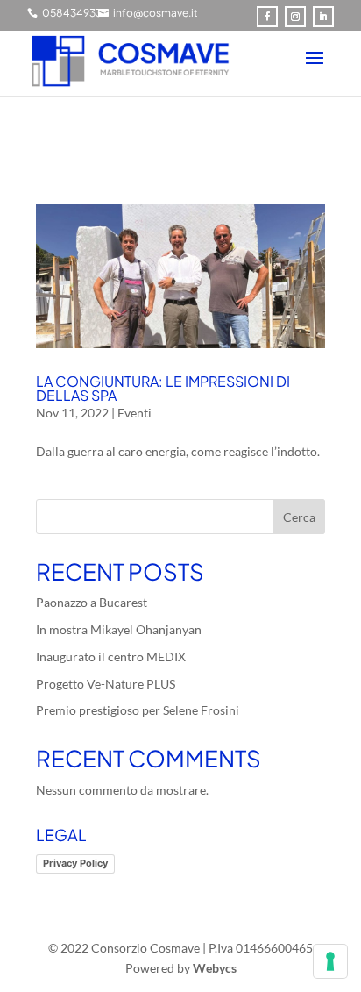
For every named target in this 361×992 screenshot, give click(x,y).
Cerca (299, 517)
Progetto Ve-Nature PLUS (105, 683)
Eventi (134, 412)
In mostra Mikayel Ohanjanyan (119, 629)
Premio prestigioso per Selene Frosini (137, 710)
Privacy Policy (75, 863)
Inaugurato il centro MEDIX (111, 656)
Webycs (215, 967)
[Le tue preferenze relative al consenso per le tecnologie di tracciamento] (330, 961)
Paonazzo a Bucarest (91, 602)
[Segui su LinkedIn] (323, 16)
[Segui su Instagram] (295, 16)
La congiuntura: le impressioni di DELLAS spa (163, 388)
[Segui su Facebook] (267, 16)
